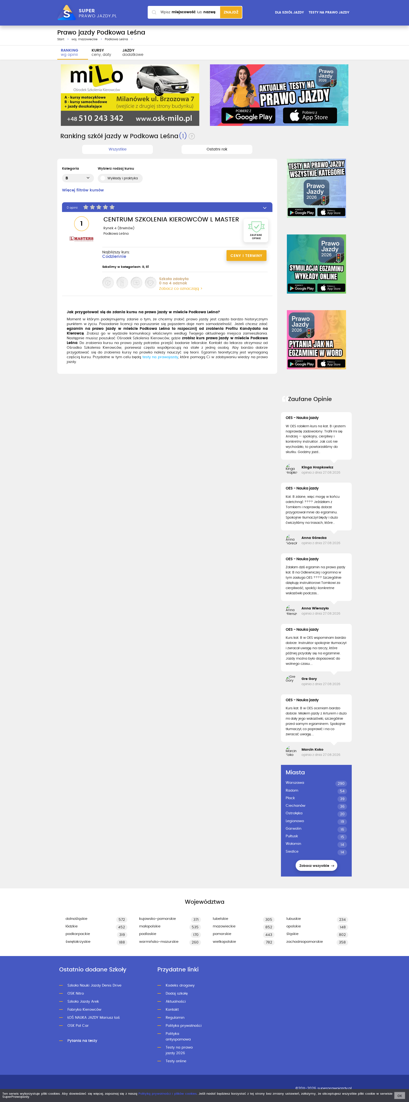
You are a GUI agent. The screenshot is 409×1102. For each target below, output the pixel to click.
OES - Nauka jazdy (302, 418)
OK (399, 1096)
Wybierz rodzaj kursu (116, 168)
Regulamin (175, 1017)
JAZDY (132, 52)
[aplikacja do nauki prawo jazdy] (279, 95)
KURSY (101, 52)
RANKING (69, 52)
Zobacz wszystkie (314, 866)
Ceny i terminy (246, 256)
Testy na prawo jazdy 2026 (179, 1050)
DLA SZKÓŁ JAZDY (289, 12)
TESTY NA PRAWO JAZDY (329, 12)
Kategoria (70, 168)
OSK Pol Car (78, 1025)
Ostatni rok (217, 149)
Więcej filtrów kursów (83, 190)
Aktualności (176, 1001)
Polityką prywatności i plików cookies (167, 1093)
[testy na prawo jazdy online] (316, 188)
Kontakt (172, 1009)
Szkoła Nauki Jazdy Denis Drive (94, 985)
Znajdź (231, 12)
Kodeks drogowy (180, 985)
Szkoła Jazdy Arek (83, 1001)
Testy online (176, 1061)
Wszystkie (118, 149)
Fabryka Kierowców (84, 1009)
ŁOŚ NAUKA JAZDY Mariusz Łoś (93, 1017)
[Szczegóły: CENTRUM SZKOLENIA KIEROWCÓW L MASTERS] (81, 239)
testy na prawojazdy (160, 357)
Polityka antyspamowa (178, 1036)
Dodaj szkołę (177, 993)
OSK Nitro (75, 993)
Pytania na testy (82, 1041)
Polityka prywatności (184, 1025)
